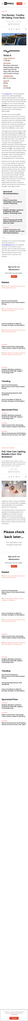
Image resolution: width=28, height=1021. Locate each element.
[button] (3, 4)
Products (4, 11)
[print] (25, 29)
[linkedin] (11, 29)
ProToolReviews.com (8, 244)
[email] (19, 29)
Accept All (14, 1018)
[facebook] (9, 29)
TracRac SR (7, 94)
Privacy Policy (14, 1014)
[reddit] (16, 29)
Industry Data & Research (8, 447)
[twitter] (14, 29)
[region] (14, 1015)
